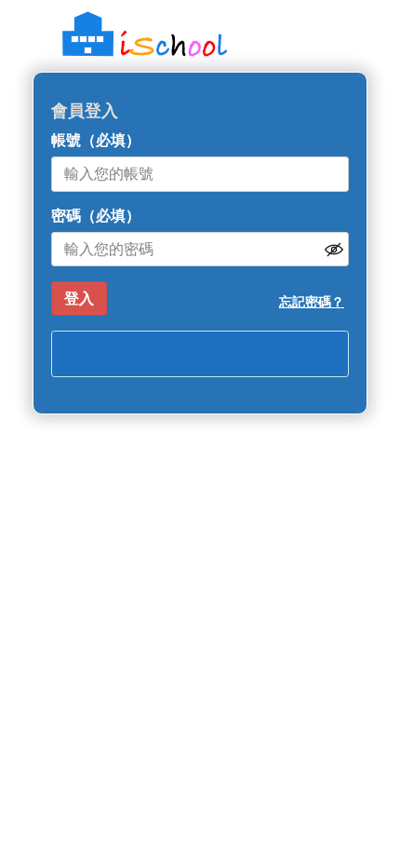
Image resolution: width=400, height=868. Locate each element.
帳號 (95, 140)
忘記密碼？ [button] (311, 301)
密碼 (95, 216)
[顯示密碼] (334, 249)
